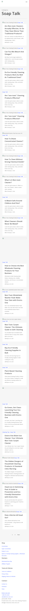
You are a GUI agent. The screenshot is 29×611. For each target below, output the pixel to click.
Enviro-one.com (6, 593)
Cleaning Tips (6, 432)
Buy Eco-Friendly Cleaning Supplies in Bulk (13, 350)
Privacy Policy (5, 574)
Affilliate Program (6, 564)
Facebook (4, 586)
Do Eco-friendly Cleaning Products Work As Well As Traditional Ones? (14, 74)
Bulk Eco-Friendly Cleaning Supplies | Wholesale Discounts (13, 554)
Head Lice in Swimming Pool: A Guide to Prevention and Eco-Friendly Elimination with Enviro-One (14, 492)
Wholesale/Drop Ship (7, 561)
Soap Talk (20, 22)
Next (18, 534)
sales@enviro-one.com (7, 597)
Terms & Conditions (6, 571)
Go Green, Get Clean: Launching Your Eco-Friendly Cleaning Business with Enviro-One (13, 412)
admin (6, 42)
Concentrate (5, 546)
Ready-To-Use (5, 551)
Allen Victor (7, 63)
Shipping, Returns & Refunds (8, 576)
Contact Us (4, 584)
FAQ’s (3, 589)
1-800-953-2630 (5, 595)
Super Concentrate (6, 548)
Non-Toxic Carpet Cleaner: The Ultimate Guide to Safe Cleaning (14, 327)
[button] (26, 1)
